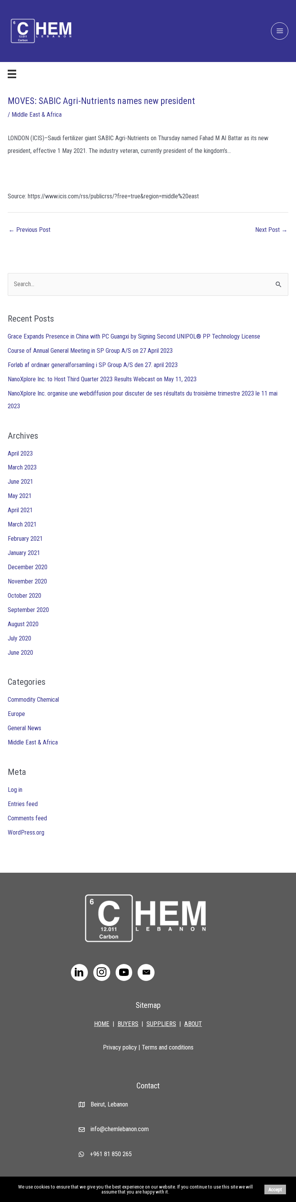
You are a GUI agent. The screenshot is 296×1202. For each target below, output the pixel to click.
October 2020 (24, 595)
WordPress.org (26, 832)
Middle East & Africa (37, 114)
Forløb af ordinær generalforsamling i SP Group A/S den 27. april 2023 (93, 365)
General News (24, 728)
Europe (16, 714)
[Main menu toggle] (279, 31)
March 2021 (22, 524)
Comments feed (27, 818)
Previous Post (29, 229)
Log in (15, 789)
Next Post (271, 229)
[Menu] (12, 74)
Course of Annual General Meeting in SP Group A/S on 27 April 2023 (90, 350)
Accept (275, 1189)
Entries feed (23, 804)
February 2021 (25, 538)
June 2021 (20, 481)
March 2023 (22, 467)
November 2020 (27, 581)
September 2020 (28, 610)
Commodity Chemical (33, 699)
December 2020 (27, 567)
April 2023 (20, 453)
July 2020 (19, 638)
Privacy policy (120, 1047)
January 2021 (24, 553)
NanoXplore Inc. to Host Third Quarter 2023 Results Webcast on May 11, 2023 (102, 379)
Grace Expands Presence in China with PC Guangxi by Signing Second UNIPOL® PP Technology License (134, 336)
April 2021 (20, 510)
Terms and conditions (167, 1047)
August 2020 (23, 624)
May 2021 (20, 496)
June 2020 (20, 652)
